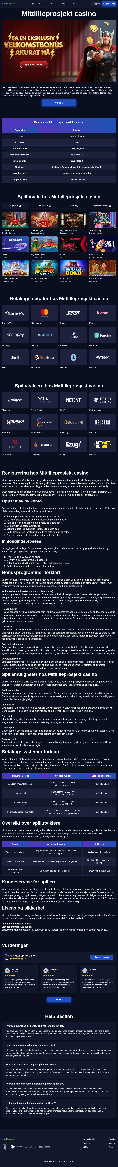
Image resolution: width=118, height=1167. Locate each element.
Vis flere (59, 1000)
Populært (14, 206)
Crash (71, 206)
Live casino (43, 206)
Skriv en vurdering (101, 957)
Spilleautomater (101, 206)
